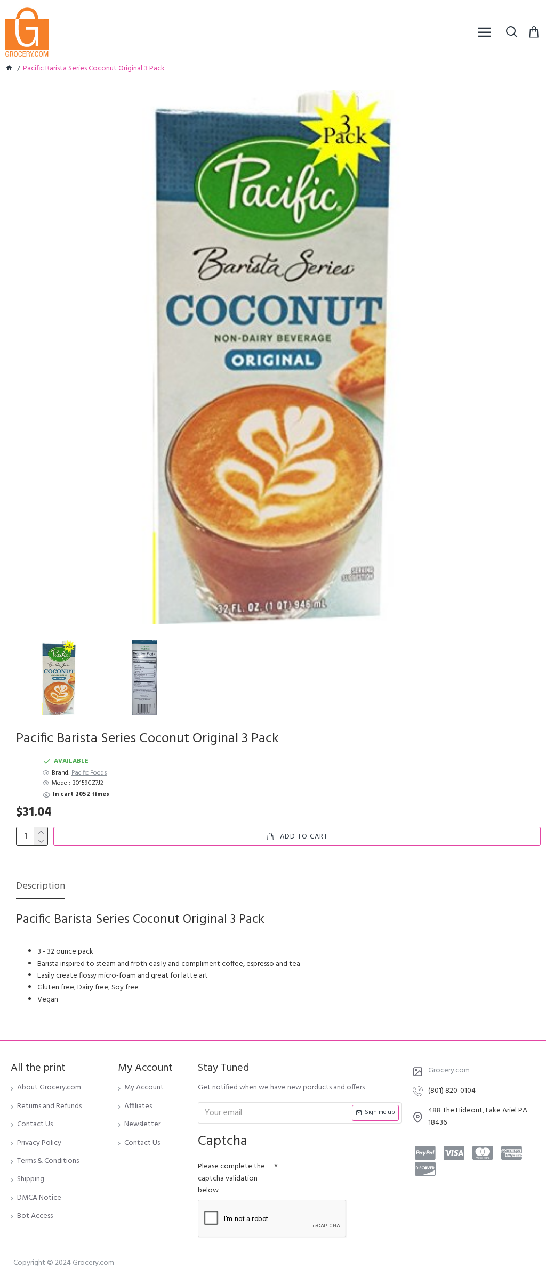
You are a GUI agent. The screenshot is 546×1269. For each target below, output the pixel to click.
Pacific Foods (89, 773)
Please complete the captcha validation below (231, 1178)
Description (40, 887)
